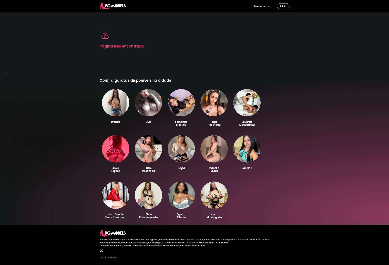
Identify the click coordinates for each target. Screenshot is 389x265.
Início (283, 6)
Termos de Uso (262, 6)
